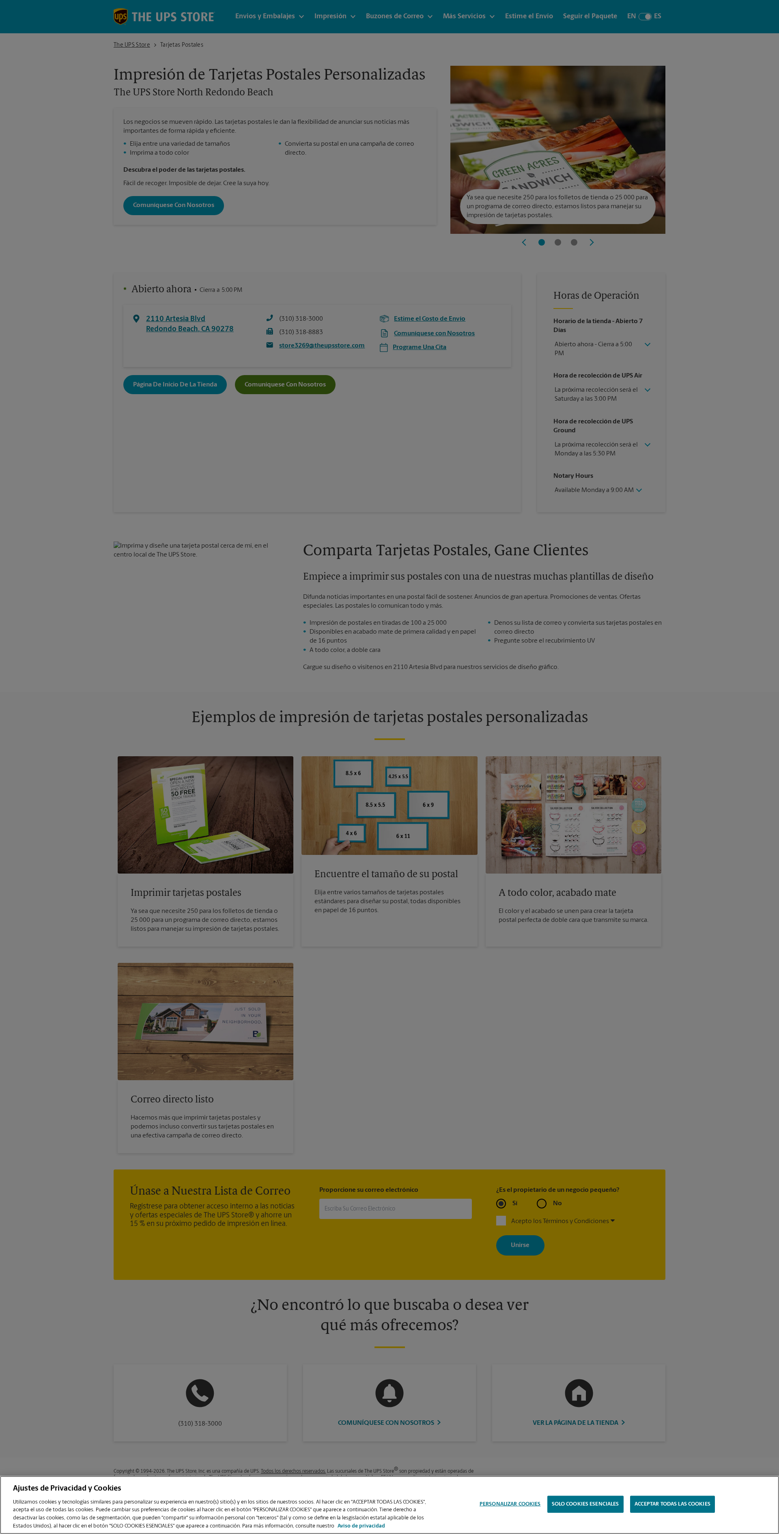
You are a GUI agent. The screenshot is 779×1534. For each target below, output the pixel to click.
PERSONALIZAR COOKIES (510, 1504)
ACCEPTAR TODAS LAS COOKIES (672, 1504)
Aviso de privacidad (361, 1525)
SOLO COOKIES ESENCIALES (585, 1504)
